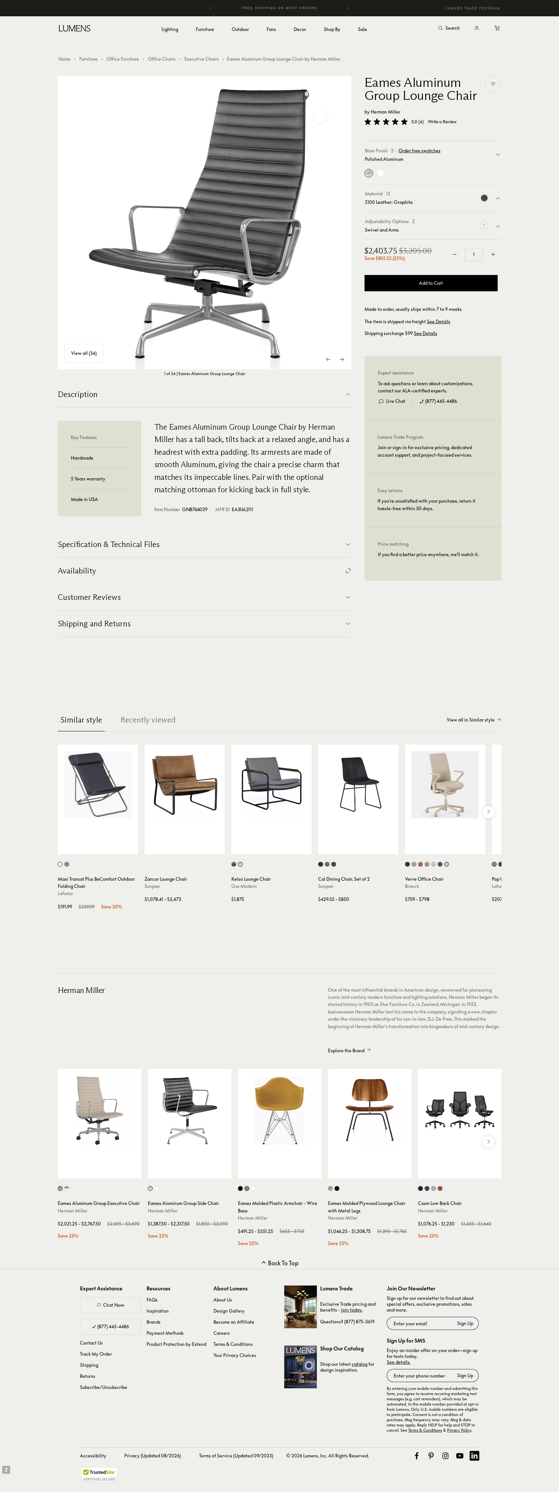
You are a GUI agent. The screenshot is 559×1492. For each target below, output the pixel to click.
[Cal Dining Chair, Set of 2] (358, 785)
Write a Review (442, 121)
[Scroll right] (488, 812)
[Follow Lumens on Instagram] (445, 1456)
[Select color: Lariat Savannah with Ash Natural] (240, 864)
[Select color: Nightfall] (427, 1188)
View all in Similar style (471, 720)
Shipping (89, 1365)
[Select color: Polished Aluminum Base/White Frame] (66, 1188)
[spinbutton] (474, 254)
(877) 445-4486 (441, 401)
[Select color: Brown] (333, 864)
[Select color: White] (156, 1188)
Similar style (81, 719)
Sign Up (465, 1323)
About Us (222, 1299)
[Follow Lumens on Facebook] (416, 1456)
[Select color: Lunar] (427, 864)
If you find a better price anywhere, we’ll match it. (428, 554)
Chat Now (113, 1305)
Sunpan (152, 886)
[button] (386, 121)
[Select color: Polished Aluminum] (150, 1188)
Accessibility (93, 1455)
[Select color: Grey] (327, 864)
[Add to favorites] (493, 84)
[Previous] (210, 8)
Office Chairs (162, 59)
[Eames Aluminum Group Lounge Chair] (204, 222)
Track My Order (96, 1354)
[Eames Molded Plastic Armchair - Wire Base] (279, 1110)
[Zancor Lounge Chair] (185, 785)
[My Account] (477, 28)
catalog (359, 1364)
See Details (438, 321)
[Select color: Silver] (66, 864)
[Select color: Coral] (420, 864)
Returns (87, 1376)
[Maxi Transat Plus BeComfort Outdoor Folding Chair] (98, 785)
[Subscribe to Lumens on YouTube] (459, 1456)
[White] (380, 173)
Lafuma (65, 893)
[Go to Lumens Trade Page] (300, 1307)
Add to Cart (431, 283)
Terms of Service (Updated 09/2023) (236, 1455)
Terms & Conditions (233, 1344)
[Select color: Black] (320, 864)
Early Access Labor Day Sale (290, 8)
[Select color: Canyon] (440, 1188)
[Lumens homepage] (74, 29)
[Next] (348, 8)
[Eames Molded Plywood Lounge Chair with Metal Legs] (369, 1110)
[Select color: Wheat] (446, 864)
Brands (154, 1322)
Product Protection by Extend (176, 1344)
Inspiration (158, 1311)
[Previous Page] (328, 359)
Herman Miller (385, 111)
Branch (412, 886)
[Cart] (498, 28)
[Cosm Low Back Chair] (460, 1110)
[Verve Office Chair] (445, 785)
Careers (221, 1333)
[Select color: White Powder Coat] (253, 1188)
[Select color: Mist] (433, 864)
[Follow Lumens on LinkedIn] (474, 1456)
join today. (352, 1310)
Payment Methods (165, 1333)
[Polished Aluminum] (369, 173)
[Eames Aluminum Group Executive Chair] (99, 1110)
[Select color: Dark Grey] (60, 864)
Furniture (88, 59)
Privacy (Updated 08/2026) (152, 1455)
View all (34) (84, 353)
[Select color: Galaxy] (407, 864)
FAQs (152, 1299)
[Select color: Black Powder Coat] (240, 1188)
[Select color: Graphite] (420, 1188)
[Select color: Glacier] (433, 1188)
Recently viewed (148, 719)
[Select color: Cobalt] (440, 864)
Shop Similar (102, 848)
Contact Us (91, 1343)
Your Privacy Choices (234, 1355)
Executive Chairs (201, 59)
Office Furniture (122, 59)
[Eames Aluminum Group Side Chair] (189, 1110)
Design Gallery (229, 1311)
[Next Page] (341, 359)
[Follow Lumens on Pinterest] (431, 1456)
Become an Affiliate (233, 1322)
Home (64, 59)
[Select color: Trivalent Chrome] (246, 1188)
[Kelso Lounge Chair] (271, 785)
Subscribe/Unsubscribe (103, 1387)
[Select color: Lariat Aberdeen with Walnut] (233, 864)
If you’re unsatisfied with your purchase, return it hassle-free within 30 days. (426, 504)
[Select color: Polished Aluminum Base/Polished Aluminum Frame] (60, 1188)
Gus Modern (244, 886)
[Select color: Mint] (413, 864)
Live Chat (395, 401)
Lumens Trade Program (472, 8)
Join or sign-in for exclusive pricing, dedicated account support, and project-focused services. (425, 451)
